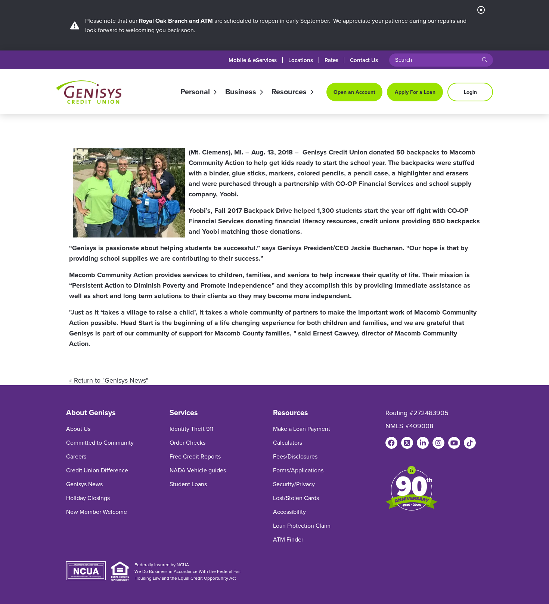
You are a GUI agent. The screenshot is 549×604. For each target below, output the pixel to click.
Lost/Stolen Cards (296, 498)
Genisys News (84, 484)
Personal (195, 92)
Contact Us (364, 60)
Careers (76, 456)
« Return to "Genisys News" (108, 380)
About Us (78, 428)
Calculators (287, 442)
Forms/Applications (298, 470)
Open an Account (354, 92)
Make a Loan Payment (301, 428)
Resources (289, 92)
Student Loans (188, 484)
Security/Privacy (294, 484)
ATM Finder (288, 539)
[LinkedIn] (423, 443)
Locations (300, 60)
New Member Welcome (96, 512)
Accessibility (289, 512)
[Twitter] (407, 443)
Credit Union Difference (97, 470)
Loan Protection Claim (302, 525)
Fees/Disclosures (295, 456)
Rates (331, 60)
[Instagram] (438, 443)
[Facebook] (391, 443)
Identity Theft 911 (191, 428)
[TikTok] (470, 443)
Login (470, 92)
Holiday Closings (88, 498)
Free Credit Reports (195, 456)
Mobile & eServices (253, 60)
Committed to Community (100, 442)
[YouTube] (454, 443)
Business (240, 92)
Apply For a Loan (415, 92)
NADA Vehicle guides (198, 470)
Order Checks (187, 442)
